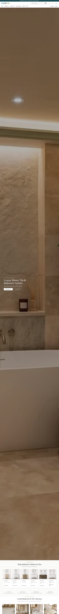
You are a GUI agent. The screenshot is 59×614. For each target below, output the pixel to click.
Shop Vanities (17, 289)
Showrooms (52, 6)
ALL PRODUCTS (6, 6)
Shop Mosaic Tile (8, 289)
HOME (2, 6)
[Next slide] (56, 284)
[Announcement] (29, 1)
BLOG (27, 6)
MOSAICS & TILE (12, 6)
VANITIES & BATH (18, 6)
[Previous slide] (3, 284)
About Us (56, 6)
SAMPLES (23, 6)
